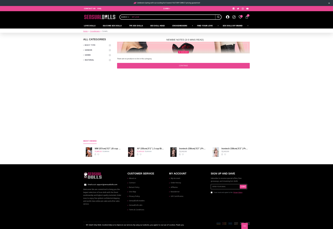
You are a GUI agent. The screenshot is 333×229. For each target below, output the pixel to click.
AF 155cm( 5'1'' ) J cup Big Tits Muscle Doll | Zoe (150, 148)
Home (85, 31)
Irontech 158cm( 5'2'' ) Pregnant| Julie (193, 148)
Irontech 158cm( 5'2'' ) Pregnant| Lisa (235, 148)
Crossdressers (95, 31)
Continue (183, 65)
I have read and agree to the (227, 192)
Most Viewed (90, 141)
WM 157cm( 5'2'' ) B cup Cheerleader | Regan (108, 148)
